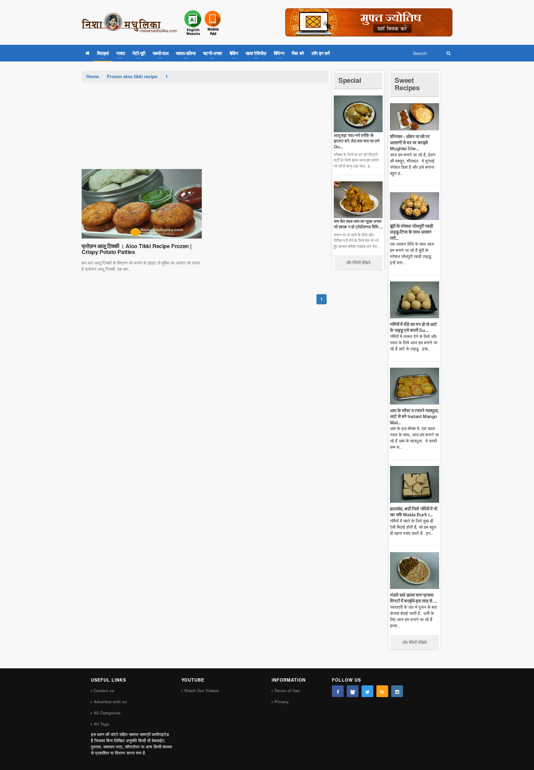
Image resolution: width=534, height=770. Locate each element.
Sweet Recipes (407, 83)
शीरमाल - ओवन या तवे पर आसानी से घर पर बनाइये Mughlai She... (410, 142)
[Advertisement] (205, 128)
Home (92, 76)
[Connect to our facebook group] (352, 691)
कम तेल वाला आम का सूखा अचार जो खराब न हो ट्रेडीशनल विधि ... (358, 224)
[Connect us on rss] (382, 691)
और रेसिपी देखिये (358, 262)
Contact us (104, 690)
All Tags (101, 724)
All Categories (107, 713)
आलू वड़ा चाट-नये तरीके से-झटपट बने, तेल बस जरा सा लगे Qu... (356, 140)
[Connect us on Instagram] (397, 691)
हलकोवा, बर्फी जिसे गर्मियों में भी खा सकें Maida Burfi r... (413, 511)
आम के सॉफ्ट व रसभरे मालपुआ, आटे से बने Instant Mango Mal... (414, 416)
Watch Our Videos (201, 690)
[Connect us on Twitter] (367, 691)
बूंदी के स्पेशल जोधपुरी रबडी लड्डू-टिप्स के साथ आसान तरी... (411, 231)
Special (349, 80)
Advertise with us (110, 701)
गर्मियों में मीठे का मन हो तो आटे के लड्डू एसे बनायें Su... (413, 327)
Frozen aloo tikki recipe (132, 76)
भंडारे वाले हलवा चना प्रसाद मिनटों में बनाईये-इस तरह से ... (413, 597)
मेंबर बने (298, 53)
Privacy (281, 701)
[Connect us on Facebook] (338, 691)
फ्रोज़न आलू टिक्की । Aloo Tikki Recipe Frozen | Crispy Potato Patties (137, 249)
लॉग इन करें (321, 53)
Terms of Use (286, 690)
